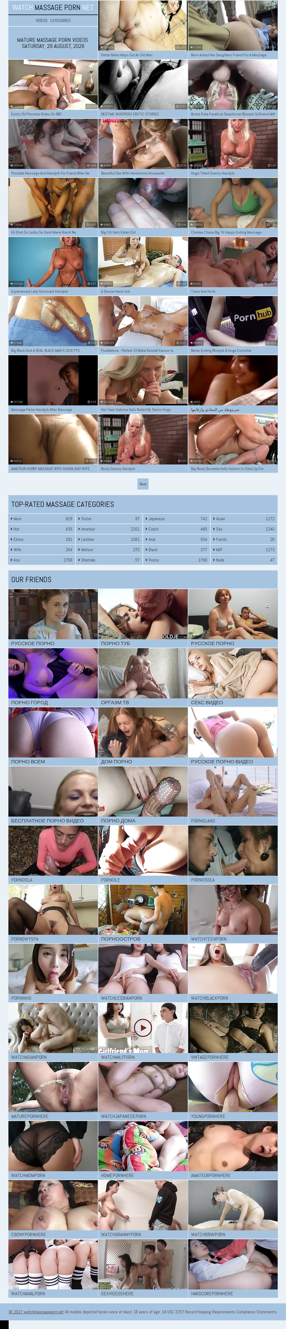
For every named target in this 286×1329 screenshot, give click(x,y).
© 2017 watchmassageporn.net (36, 1312)
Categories (60, 20)
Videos (41, 20)
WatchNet (53, 7)
